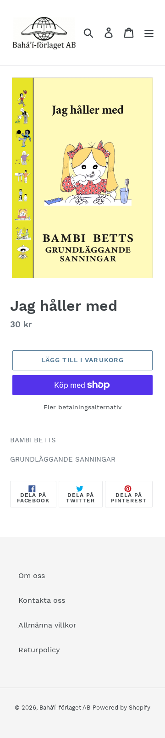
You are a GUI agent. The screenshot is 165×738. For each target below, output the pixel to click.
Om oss (31, 575)
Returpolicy (39, 649)
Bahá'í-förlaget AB (64, 707)
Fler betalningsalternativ (82, 407)
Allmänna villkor (47, 625)
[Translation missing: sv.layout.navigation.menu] (149, 32)
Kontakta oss (41, 600)
